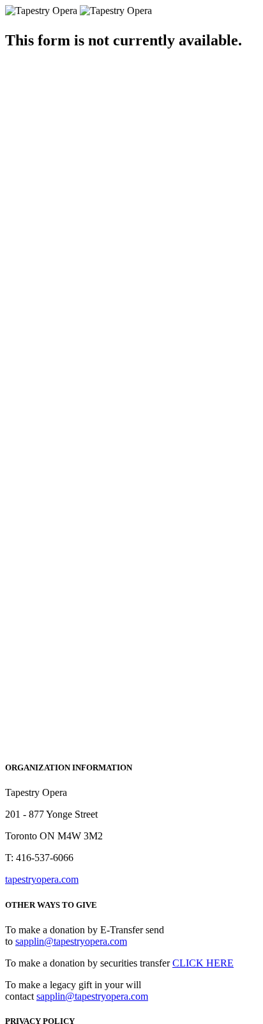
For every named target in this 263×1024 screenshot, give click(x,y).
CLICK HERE (203, 963)
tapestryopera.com (42, 879)
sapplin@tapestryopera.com (71, 941)
